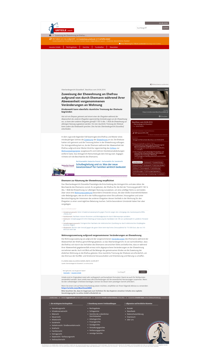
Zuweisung (152, 174)
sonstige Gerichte (95, 333)
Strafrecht (55, 328)
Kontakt (130, 308)
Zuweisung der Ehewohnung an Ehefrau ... (71, 35)
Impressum (131, 317)
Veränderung (155, 168)
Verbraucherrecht (58, 339)
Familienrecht (137, 162)
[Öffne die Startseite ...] (69, 28)
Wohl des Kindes (158, 165)
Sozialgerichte (94, 325)
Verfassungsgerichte (97, 330)
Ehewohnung (137, 165)
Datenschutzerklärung (135, 314)
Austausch (147, 162)
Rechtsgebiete (71, 47)
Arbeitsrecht (56, 319)
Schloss (135, 168)
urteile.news (55, 345)
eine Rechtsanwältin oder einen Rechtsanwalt (88, 346)
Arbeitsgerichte (95, 319)
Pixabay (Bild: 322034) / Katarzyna (140, 108)
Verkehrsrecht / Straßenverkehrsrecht (66, 325)
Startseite (66, 273)
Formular (156, 346)
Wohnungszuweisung (140, 174)
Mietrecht (55, 314)
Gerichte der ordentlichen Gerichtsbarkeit (99, 315)
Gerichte (86, 47)
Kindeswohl (147, 165)
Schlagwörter (94, 311)
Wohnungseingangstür (152, 171)
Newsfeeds (131, 311)
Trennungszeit (144, 168)
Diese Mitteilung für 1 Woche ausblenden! (141, 43)
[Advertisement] (105, 66)
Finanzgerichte (94, 322)
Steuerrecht (56, 317)
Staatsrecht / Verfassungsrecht (63, 336)
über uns (130, 319)
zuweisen (161, 174)
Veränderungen (138, 171)
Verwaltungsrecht (58, 308)
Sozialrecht (56, 322)
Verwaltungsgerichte (97, 327)
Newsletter (114, 47)
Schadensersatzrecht (59, 311)
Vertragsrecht (57, 334)
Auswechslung (157, 162)
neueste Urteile (54, 47)
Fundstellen (99, 47)
